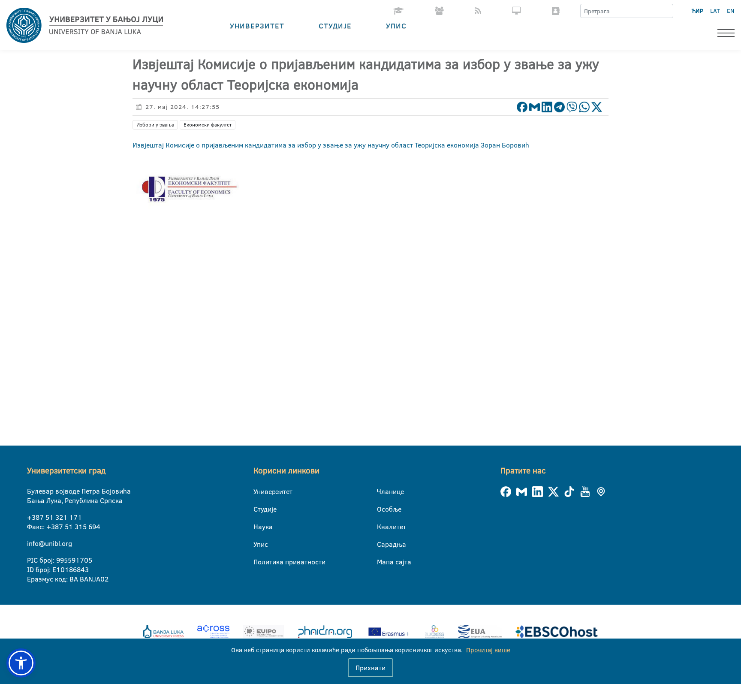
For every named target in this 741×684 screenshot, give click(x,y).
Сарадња (382, 544)
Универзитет (257, 25)
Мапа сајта (382, 561)
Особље (382, 509)
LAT (715, 10)
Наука (258, 526)
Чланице (382, 491)
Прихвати (370, 667)
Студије (335, 25)
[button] (21, 663)
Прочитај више (488, 649)
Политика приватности (258, 561)
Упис (396, 25)
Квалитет (382, 526)
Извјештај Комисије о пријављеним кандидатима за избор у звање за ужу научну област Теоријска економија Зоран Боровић (331, 145)
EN (730, 10)
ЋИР (697, 10)
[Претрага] (666, 11)
